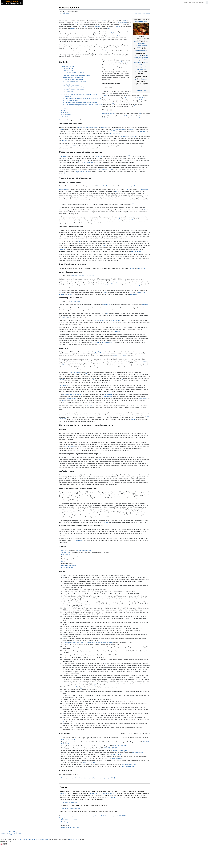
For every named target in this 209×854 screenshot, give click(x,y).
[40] (99, 459)
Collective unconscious (78, 276)
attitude (133, 419)
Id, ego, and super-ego (141, 45)
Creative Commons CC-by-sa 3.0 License (101, 793)
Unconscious (141, 43)
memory (137, 285)
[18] (102, 147)
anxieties (77, 23)
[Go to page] (207, 2)
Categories (62, 818)
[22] (100, 169)
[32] (63, 379)
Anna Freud (138, 59)
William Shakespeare (108, 114)
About (34, 2)
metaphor (117, 331)
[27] (65, 173)
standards (63, 793)
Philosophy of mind (67, 567)
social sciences (67, 394)
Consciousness (63, 189)
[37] (60, 418)
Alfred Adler (137, 57)
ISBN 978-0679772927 (128, 766)
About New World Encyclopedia (11, 833)
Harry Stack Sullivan (141, 69)
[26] (111, 169)
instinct (117, 26)
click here (112, 797)
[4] (142, 97)
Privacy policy (11, 831)
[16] (114, 130)
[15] (112, 130)
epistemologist (75, 372)
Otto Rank (145, 57)
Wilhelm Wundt (71, 398)
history (76, 802)
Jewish (116, 129)
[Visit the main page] (12, 2)
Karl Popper (142, 361)
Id (85, 26)
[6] (139, 99)
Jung (102, 34)
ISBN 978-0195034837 (68, 739)
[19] (129, 155)
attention (107, 285)
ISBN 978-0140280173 (120, 746)
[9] (134, 105)
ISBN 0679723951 (116, 754)
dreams (61, 294)
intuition (105, 51)
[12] (126, 115)
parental (72, 28)
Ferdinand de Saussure (100, 320)
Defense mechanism (141, 50)
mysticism (122, 129)
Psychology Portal (141, 90)
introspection (63, 249)
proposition (99, 156)
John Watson (77, 394)
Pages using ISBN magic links (70, 827)
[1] (108, 93)
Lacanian (146, 78)
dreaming (75, 687)
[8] (113, 103)
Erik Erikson (138, 71)
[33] (93, 379)
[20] (79, 162)
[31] (60, 379)
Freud (103, 21)
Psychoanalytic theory (83, 172)
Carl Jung (145, 55)
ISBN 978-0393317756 (90, 762)
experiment (62, 369)
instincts (119, 219)
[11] (124, 115)
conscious (133, 294)
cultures (104, 96)
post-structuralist (107, 342)
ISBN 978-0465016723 (111, 748)
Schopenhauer (93, 127)
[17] (74, 145)
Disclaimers (11, 835)
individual (64, 140)
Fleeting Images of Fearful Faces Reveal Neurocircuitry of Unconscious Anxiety (88, 642)
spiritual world (106, 66)
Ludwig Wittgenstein (65, 385)
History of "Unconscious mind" (71, 808)
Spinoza (80, 127)
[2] (138, 97)
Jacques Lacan (142, 268)
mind (124, 21)
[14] (110, 130)
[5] (144, 97)
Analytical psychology (141, 79)
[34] (123, 379)
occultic (124, 356)
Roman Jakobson (115, 320)
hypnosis (125, 53)
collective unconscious (123, 36)
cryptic (103, 245)
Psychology (64, 822)
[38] (63, 418)
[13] (128, 115)
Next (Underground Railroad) (142, 13)
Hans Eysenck (90, 406)
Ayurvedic (128, 98)
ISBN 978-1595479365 (120, 750)
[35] (145, 416)
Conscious (137, 41)
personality (114, 283)
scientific (62, 365)
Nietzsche (104, 127)
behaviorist (108, 394)
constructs (124, 136)
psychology (97, 352)
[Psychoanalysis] (141, 29)
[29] (144, 209)
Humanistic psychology (68, 565)
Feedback (42, 2)
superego (131, 219)
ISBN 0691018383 (137, 752)
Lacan (63, 32)
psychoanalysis (115, 133)
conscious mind (88, 162)
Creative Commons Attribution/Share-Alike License (32, 839)
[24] (105, 169)
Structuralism (106, 304)
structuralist (95, 342)
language (112, 32)
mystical (115, 356)
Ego (108, 28)
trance (117, 53)
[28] (133, 204)
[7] (141, 99)
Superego (97, 26)
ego (88, 219)
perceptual (144, 189)
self (80, 241)
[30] (86, 373)
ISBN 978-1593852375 (128, 764)
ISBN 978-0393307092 (115, 758)
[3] (140, 97)
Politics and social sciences (69, 820)
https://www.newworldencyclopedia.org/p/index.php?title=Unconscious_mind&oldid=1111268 (97, 816)
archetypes (141, 292)
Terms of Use (73, 839)
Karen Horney (138, 62)
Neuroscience (63, 156)
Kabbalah (132, 129)
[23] (103, 169)
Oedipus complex (121, 23)
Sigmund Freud (138, 55)
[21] (98, 169)
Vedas (113, 98)
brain (116, 191)
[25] (108, 169)
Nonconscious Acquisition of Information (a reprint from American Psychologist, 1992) (88, 778)
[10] (140, 113)
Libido (139, 47)
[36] (148, 416)
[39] (65, 418)
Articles (27, 2)
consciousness (63, 51)
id (114, 219)
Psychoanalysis (141, 21)
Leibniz (86, 127)
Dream (63, 561)
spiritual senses (124, 62)
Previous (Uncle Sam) (65, 13)
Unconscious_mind (68, 802)
